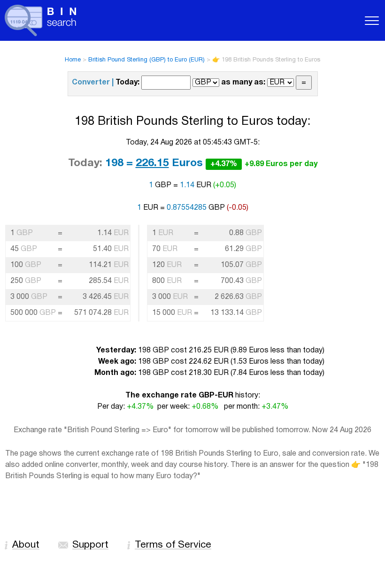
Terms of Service (173, 545)
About (25, 545)
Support (90, 545)
